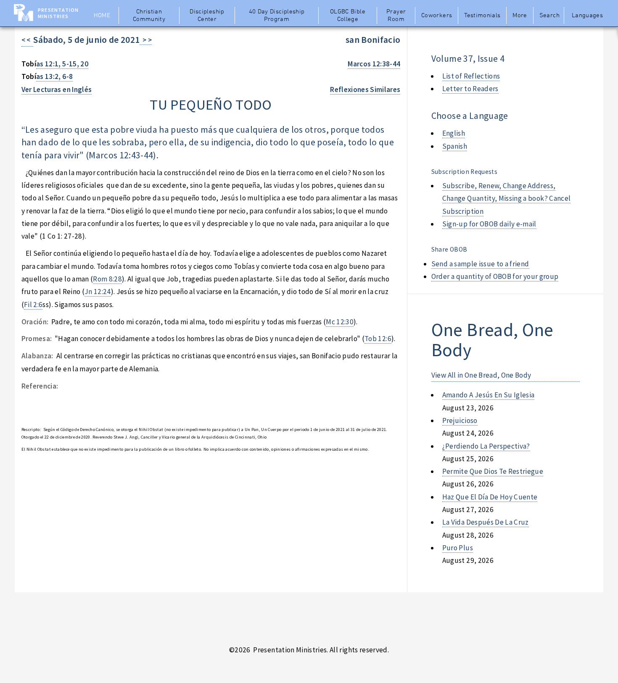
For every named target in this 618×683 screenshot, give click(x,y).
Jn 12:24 (98, 291)
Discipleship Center (207, 15)
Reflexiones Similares (365, 89)
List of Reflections (471, 76)
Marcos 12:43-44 (121, 155)
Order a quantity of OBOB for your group (495, 276)
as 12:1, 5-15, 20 (62, 63)
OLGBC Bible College (347, 15)
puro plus (457, 547)
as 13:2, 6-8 (54, 76)
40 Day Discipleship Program (277, 15)
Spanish (454, 146)
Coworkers (436, 15)
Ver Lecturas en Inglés (56, 89)
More (519, 15)
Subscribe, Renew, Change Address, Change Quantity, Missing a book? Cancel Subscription (506, 198)
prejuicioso (460, 420)
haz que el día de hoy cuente (490, 497)
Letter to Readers (470, 88)
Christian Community (149, 15)
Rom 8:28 (107, 279)
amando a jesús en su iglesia (488, 394)
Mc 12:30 (340, 321)
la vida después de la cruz (485, 522)
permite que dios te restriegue (492, 471)
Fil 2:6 (33, 304)
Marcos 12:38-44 (374, 63)
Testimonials (482, 15)
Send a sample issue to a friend (480, 263)
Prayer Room (396, 15)
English (453, 133)
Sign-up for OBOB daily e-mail (489, 224)
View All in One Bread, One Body (481, 375)
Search (549, 15)
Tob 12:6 (377, 338)
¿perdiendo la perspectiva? (486, 446)
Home (102, 15)
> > (146, 40)
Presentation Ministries (58, 13)
